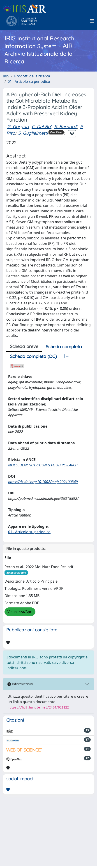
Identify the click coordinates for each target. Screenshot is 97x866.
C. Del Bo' (41, 126)
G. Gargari (18, 126)
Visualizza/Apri (19, 611)
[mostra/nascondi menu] (92, 21)
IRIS (6, 76)
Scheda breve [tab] (24, 346)
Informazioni (22, 684)
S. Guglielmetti (33, 133)
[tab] (67, 356)
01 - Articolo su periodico (29, 81)
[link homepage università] (22, 21)
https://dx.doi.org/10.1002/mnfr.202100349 (43, 481)
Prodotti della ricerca (32, 76)
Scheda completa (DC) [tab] (33, 356)
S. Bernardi (65, 126)
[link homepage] (26, 9)
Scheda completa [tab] (64, 346)
